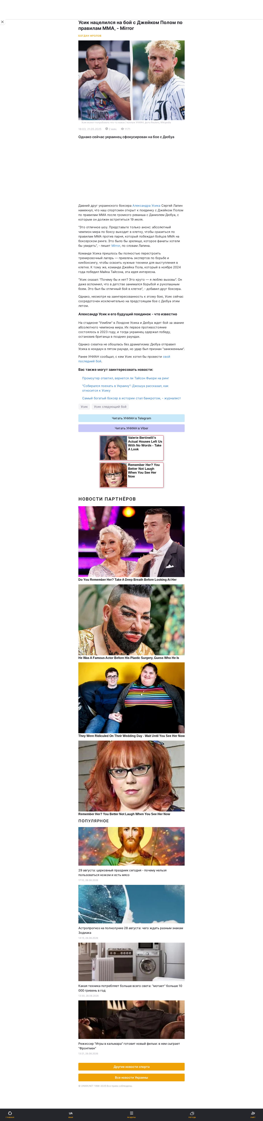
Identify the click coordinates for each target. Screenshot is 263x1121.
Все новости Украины (131, 1077)
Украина (13, 136)
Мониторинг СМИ (22, 327)
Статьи (139, 263)
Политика (141, 136)
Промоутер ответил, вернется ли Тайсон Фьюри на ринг (125, 378)
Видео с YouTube (19, 263)
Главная (13, 126)
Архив (11, 283)
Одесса (15, 199)
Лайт (137, 223)
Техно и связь (17, 223)
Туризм (139, 243)
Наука (138, 213)
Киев (13, 182)
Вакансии (141, 283)
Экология (13, 156)
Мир (137, 146)
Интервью (14, 273)
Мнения (139, 273)
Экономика (15, 146)
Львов (138, 182)
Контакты (14, 293)
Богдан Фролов (89, 35)
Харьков (140, 190)
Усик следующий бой (110, 407)
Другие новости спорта (132, 1067)
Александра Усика (146, 205)
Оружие (13, 233)
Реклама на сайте (23, 319)
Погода (139, 253)
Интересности (17, 253)
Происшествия (145, 233)
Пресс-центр (143, 327)
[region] (131, 171)
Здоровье (14, 243)
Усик (84, 407)
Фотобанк (141, 319)
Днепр (14, 190)
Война (138, 126)
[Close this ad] (2, 22)
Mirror (115, 246)
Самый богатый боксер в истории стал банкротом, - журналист (131, 398)
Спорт (11, 213)
